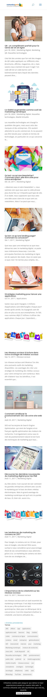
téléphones (19, 671)
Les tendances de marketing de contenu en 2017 (20, 533)
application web (11, 632)
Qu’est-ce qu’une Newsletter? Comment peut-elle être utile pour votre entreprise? (21, 177)
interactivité (14, 644)
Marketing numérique (13, 648)
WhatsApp (9, 674)
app (18, 629)
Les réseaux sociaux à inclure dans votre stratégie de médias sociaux (21, 353)
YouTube (18, 674)
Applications (22, 298)
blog (28, 632)
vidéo (27, 671)
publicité (18, 659)
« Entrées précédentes (14, 623)
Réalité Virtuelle (22, 117)
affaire (13, 629)
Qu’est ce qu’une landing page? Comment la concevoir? (20, 236)
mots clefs (9, 651)
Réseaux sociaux (23, 357)
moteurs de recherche (30, 648)
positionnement (34, 655)
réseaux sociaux (23, 663)
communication (32, 636)
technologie (29, 667)
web (32, 671)
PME (25, 655)
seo (32, 663)
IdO (7, 644)
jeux (29, 644)
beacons (21, 632)
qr (24, 659)
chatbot (34, 632)
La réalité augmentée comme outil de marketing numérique (23, 110)
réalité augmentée (33, 659)
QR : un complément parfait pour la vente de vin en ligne (22, 46)
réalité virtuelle (11, 663)
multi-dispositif (20, 651)
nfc (28, 651)
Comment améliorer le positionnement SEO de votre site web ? (23, 415)
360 (7, 629)
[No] (44, 688)
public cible (9, 659)
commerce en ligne (18, 636)
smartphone (10, 667)
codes (8, 636)
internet (23, 644)
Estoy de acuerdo (23, 693)
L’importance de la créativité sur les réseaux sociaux (22, 591)
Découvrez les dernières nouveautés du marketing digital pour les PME (22, 475)
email (15, 640)
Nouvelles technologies (17, 53)
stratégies (19, 667)
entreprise (23, 640)
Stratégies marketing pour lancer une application (23, 295)
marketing (37, 644)
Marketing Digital (24, 50)
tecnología (9, 671)
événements (27, 674)
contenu (8, 640)
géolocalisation (34, 640)
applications (26, 629)
